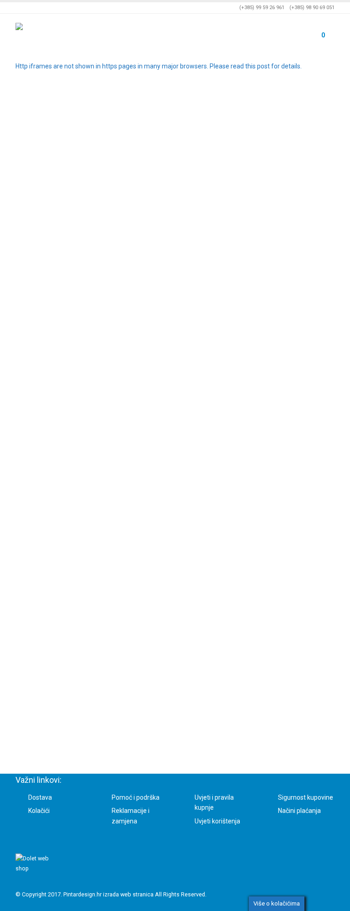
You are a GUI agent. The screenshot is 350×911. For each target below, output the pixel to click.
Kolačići (39, 810)
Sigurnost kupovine (305, 797)
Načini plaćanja (299, 810)
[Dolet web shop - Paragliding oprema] (40, 33)
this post (257, 66)
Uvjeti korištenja (217, 821)
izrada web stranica (128, 894)
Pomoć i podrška (136, 797)
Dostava (40, 797)
